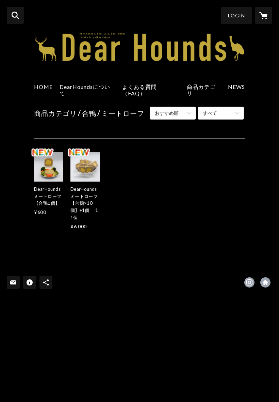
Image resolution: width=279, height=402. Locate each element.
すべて (210, 113)
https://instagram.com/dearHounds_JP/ (249, 282)
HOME (43, 86)
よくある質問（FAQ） (139, 89)
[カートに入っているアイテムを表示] (263, 15)
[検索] (15, 15)
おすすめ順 (167, 113)
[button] (236, 15)
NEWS (236, 86)
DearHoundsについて (85, 89)
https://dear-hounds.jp (265, 282)
